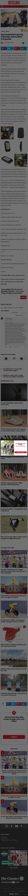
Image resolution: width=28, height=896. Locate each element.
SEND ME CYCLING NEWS (20, 452)
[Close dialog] (26, 441)
